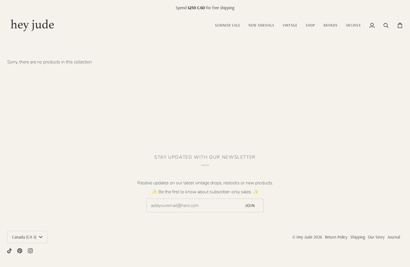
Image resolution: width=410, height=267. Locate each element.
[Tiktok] (9, 250)
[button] (290, 25)
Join (250, 205)
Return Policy (336, 237)
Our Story (376, 237)
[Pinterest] (19, 250)
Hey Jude (304, 237)
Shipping (357, 237)
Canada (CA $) (24, 237)
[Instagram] (30, 250)
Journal (393, 237)
